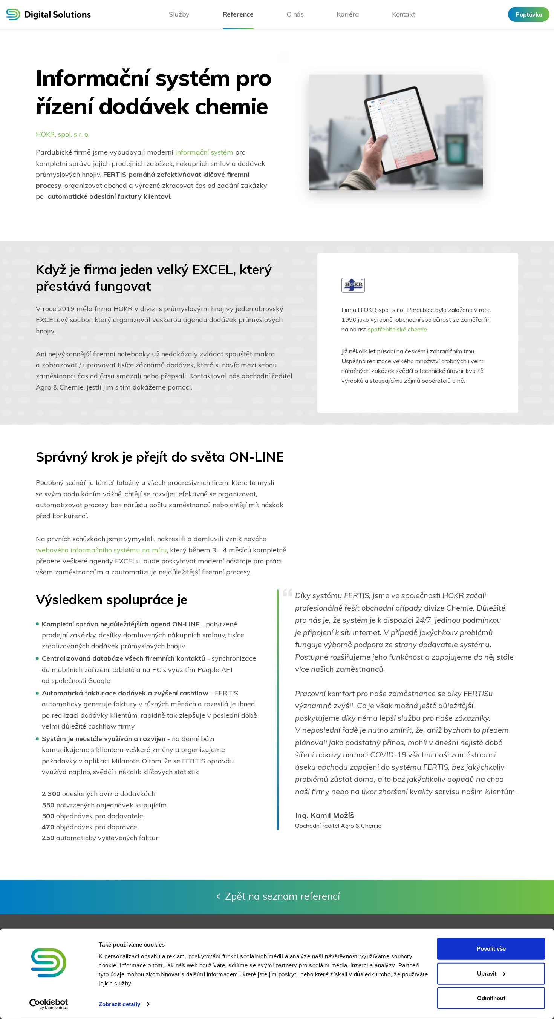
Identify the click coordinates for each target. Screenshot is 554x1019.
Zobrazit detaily (119, 1004)
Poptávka (529, 14)
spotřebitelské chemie (397, 329)
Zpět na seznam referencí (282, 896)
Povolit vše (491, 948)
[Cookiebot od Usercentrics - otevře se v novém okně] (49, 1004)
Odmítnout (491, 998)
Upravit (486, 973)
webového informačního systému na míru (101, 550)
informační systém (204, 152)
